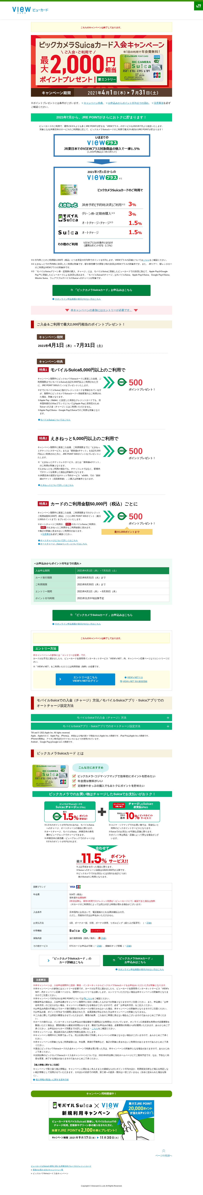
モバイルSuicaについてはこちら (55, 420)
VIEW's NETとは (135, 677)
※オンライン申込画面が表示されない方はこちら (78, 299)
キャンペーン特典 (93, 103)
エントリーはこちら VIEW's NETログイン (85, 679)
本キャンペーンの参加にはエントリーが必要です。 (101, 310)
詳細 (149, 923)
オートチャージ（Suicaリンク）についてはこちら (63, 544)
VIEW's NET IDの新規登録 (135, 681)
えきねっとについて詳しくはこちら (57, 485)
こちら (146, 260)
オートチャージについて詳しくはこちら (59, 540)
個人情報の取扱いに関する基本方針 (52, 1079)
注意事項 (158, 103)
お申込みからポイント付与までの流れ (128, 103)
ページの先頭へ (163, 1155)
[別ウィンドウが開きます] (101, 1139)
